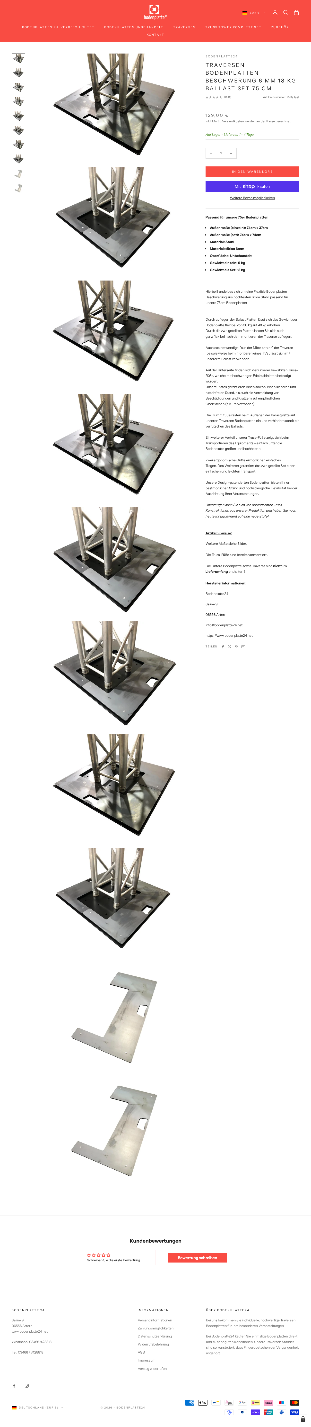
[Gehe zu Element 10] (18, 188)
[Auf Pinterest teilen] (236, 647)
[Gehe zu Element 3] (18, 87)
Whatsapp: (20, 1342)
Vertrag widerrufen (152, 1368)
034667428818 (40, 1342)
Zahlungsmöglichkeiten (155, 1328)
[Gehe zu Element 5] (18, 116)
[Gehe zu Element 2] (18, 73)
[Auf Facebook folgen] (14, 1385)
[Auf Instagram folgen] (26, 1385)
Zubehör (280, 27)
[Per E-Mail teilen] (243, 647)
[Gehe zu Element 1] (18, 59)
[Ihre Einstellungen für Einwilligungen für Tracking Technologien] (303, 1419)
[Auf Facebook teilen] (223, 647)
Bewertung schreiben (197, 1257)
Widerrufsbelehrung (153, 1344)
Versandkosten (233, 121)
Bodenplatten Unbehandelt (134, 27)
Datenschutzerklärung (155, 1336)
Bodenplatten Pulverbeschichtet (58, 27)
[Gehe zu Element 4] (18, 102)
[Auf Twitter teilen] (230, 647)
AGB (141, 1352)
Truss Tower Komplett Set (233, 27)
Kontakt (155, 34)
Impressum (147, 1360)
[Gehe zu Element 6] (18, 130)
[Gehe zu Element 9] (18, 173)
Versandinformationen (155, 1320)
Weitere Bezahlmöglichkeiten (252, 198)
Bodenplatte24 (222, 56)
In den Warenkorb (252, 172)
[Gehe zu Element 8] (18, 159)
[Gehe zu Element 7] (18, 145)
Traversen (184, 27)
